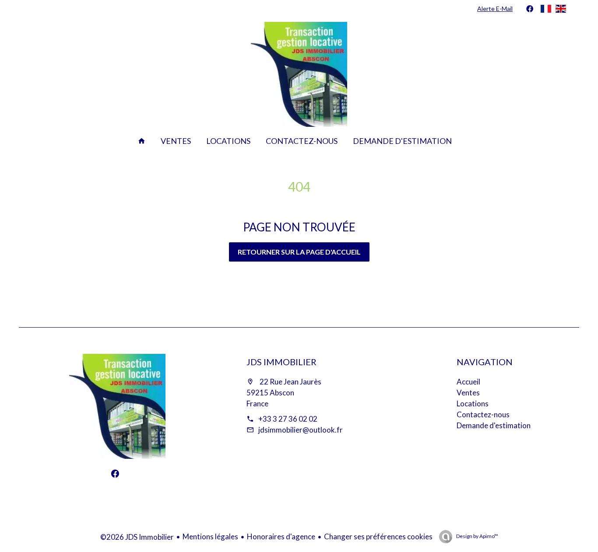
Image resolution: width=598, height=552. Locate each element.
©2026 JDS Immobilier (137, 537)
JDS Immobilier (281, 361)
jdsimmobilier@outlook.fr (300, 429)
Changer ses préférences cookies (378, 536)
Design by (476, 536)
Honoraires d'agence (281, 536)
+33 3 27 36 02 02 (287, 418)
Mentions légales (210, 536)
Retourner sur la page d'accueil (299, 252)
